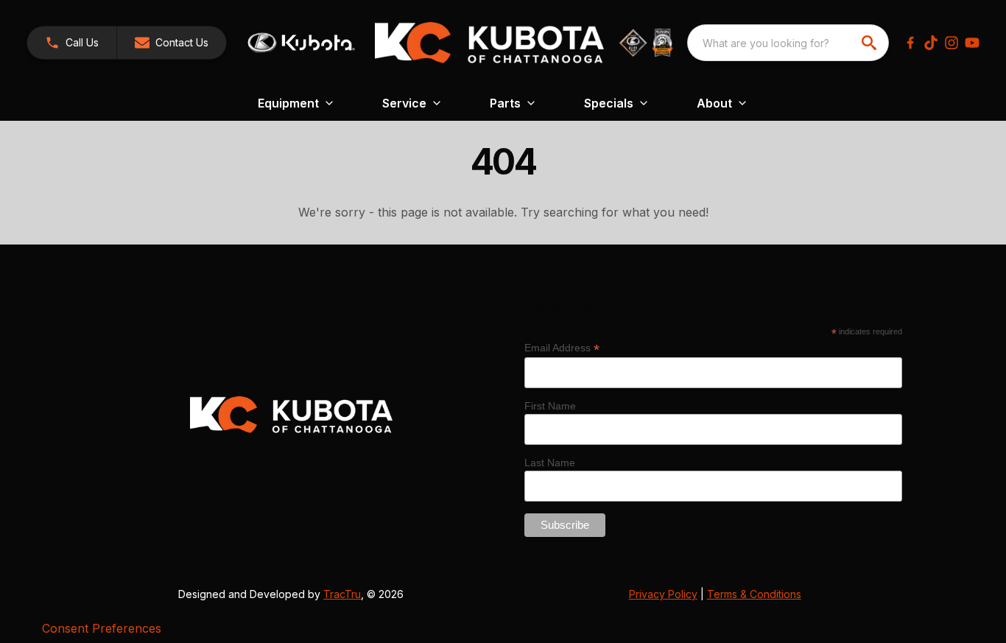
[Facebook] (910, 42)
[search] (870, 43)
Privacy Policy (663, 594)
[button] (72, 43)
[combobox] (788, 42)
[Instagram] (951, 42)
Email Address (561, 348)
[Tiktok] (931, 42)
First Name (550, 406)
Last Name (549, 462)
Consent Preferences (101, 628)
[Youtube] (972, 42)
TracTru (342, 594)
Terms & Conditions (754, 594)
